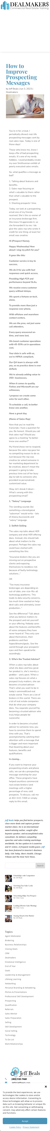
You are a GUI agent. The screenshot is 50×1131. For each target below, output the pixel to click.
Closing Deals (11, 949)
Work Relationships (14, 1044)
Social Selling (11, 1030)
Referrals (9, 1009)
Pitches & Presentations (16, 992)
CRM (7, 953)
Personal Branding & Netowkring (20, 987)
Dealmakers (12, 92)
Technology (10, 1035)
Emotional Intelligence (15, 962)
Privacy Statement (31, 1127)
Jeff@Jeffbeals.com (21, 1082)
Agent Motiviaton (13, 936)
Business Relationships (16, 944)
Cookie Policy (15, 1127)
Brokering (9, 940)
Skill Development (13, 1026)
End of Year (10, 966)
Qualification (11, 1005)
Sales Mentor (11, 1013)
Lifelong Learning (13, 979)
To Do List (9, 1039)
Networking (10, 983)
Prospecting (10, 1000)
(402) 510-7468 (19, 1079)
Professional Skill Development (19, 996)
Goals (7, 970)
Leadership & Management (17, 974)
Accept (25, 1121)
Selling (8, 1022)
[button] (45, 1086)
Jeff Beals (13, 88)
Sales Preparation (13, 1018)
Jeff (43, 847)
